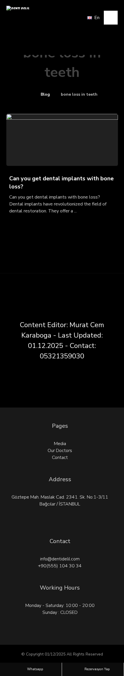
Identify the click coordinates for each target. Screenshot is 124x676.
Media (60, 443)
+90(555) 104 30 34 (60, 566)
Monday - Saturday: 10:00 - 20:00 (60, 605)
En (96, 17)
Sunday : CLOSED (60, 612)
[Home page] (28, 94)
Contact (60, 457)
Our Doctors (60, 450)
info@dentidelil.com (60, 559)
